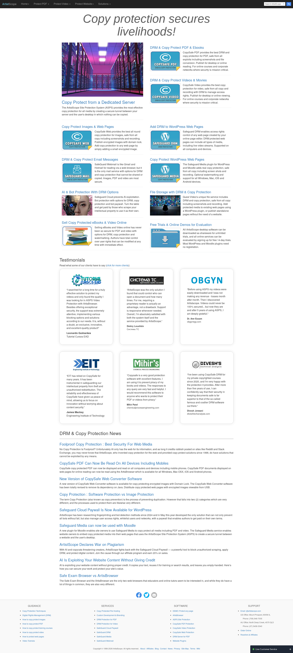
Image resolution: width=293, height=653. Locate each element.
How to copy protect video (33, 632)
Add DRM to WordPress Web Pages (176, 126)
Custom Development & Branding (111, 615)
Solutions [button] (103, 3)
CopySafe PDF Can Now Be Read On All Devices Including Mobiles (114, 463)
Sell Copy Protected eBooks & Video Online (94, 222)
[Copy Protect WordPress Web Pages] (165, 172)
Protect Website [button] (83, 3)
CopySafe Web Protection (183, 632)
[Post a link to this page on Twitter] (146, 594)
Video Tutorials (28, 640)
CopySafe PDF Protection (183, 623)
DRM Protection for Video (107, 623)
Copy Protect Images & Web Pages (88, 126)
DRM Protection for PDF (107, 619)
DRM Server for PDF (181, 636)
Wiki (198, 648)
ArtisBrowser (178, 615)
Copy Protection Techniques (34, 611)
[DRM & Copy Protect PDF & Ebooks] (165, 60)
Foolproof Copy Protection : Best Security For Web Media (106, 444)
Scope (9, 4)
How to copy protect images (33, 619)
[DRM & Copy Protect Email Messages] (77, 172)
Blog (157, 648)
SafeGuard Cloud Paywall (107, 628)
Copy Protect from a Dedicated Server (98, 102)
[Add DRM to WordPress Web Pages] (165, 139)
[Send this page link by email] (154, 594)
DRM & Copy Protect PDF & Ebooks (177, 47)
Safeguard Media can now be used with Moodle (98, 525)
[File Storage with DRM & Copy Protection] (165, 205)
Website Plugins (179, 640)
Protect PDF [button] (41, 3)
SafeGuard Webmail (105, 640)
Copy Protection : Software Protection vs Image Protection (107, 494)
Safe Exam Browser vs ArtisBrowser (89, 575)
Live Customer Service (266, 649)
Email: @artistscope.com (251, 611)
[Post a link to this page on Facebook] (139, 594)
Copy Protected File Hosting (108, 611)
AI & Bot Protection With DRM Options (90, 191)
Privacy (177, 648)
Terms (192, 648)
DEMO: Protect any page (183, 611)
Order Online (246, 630)
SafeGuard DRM (103, 632)
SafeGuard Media (104, 636)
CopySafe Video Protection (184, 628)
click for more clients (117, 265)
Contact (163, 648)
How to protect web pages (33, 636)
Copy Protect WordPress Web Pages (177, 159)
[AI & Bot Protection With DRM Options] (77, 205)
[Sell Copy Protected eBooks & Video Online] (77, 235)
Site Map (185, 648)
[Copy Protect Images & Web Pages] (77, 139)
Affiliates (150, 648)
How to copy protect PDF (32, 623)
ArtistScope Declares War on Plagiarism (92, 544)
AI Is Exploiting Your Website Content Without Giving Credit (107, 559)
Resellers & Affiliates (249, 634)
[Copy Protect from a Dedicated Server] (102, 69)
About (142, 648)
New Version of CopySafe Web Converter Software (101, 478)
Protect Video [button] (61, 3)
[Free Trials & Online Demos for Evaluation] (165, 237)
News (170, 648)
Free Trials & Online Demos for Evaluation (181, 224)
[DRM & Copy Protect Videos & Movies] (165, 93)
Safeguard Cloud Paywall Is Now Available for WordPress (106, 509)
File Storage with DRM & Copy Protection (180, 191)
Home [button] (24, 3)
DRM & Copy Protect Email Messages (90, 159)
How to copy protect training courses (37, 628)
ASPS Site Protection (181, 619)
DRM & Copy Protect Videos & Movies (178, 80)
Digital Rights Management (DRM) (36, 615)
